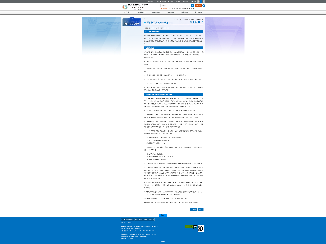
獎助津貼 (191, 8)
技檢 (177, 8)
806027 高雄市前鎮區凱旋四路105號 (146, 226)
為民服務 (170, 12)
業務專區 (156, 12)
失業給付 (185, 8)
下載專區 (184, 12)
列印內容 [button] (202, 22)
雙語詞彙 (185, 1)
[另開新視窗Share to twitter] (193, 22)
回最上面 (194, 209)
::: (147, 1)
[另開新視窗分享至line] (196, 22)
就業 (173, 8)
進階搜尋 (198, 5)
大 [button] (204, 1)
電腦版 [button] (163, 241)
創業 (180, 8)
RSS (192, 1)
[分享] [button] (203, 5)
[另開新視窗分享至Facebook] (191, 22)
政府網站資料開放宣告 (141, 219)
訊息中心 (127, 12)
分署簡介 (142, 12)
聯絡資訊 (151, 219)
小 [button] (198, 1)
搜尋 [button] (192, 5)
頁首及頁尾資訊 (184, 19)
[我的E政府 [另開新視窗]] (195, 227)
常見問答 (178, 1)
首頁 (176, 19)
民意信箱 (170, 1)
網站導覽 (150, 1)
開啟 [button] (162, 215)
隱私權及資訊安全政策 (197, 19)
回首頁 (157, 1)
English (164, 1)
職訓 (170, 8)
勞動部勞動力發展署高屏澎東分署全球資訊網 (135, 7)
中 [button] (201, 1)
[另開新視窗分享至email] (199, 22)
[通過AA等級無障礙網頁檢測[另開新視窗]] (189, 226)
